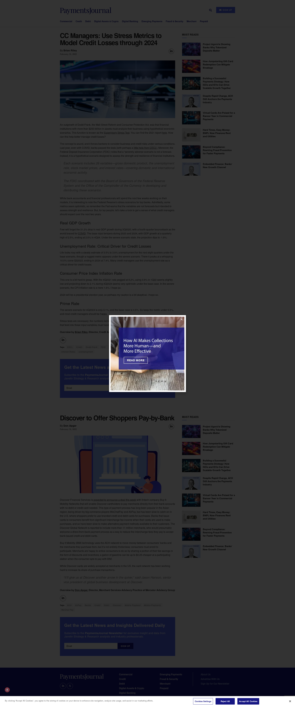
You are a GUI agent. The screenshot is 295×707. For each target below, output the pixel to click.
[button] (182, 319)
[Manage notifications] (7, 689)
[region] (147, 701)
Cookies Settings (203, 701)
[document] (147, 353)
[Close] (290, 701)
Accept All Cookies (248, 701)
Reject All (225, 701)
